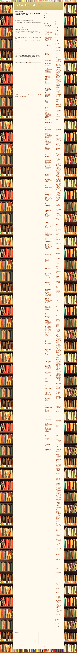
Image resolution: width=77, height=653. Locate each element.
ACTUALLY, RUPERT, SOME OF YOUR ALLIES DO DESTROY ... (58, 514)
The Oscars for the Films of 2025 (47, 410)
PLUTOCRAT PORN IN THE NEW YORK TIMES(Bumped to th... (58, 260)
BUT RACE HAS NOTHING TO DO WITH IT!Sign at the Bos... (58, 356)
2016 (56, 36)
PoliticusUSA (47, 298)
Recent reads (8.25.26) (48, 372)
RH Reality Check (48, 343)
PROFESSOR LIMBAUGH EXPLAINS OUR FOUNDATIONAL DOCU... (58, 200)
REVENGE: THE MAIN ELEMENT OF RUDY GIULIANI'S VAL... (58, 550)
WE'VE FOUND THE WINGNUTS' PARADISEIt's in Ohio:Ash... (58, 329)
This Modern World (48, 407)
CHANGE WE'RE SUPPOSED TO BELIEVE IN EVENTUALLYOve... (58, 158)
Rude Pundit (47, 356)
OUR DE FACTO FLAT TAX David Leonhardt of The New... (58, 379)
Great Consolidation (48, 165)
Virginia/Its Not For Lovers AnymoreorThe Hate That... (58, 499)
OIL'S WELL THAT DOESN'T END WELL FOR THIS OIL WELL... (58, 76)
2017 (56, 34)
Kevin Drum (47, 214)
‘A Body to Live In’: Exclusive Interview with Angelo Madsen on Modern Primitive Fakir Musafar (48, 114)
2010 (56, 44)
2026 (56, 21)
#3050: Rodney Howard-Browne (47, 148)
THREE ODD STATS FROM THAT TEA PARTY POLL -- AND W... (58, 365)
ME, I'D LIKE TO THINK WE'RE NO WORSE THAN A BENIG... (58, 255)
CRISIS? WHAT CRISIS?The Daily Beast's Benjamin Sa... (58, 240)
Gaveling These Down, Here (48, 207)
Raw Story (47, 320)
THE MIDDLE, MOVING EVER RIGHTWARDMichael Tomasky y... (58, 180)
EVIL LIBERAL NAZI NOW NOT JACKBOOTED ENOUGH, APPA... (58, 112)
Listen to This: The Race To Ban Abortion (48, 395)
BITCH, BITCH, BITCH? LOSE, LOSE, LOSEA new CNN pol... (58, 387)
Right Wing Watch (48, 349)
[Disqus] (28, 79)
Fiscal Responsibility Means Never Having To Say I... (58, 585)
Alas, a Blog (47, 31)
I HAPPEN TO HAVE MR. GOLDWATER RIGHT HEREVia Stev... (58, 138)
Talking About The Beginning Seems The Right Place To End (48, 264)
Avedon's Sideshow (48, 65)
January (57, 616)
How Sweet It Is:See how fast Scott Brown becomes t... (58, 429)
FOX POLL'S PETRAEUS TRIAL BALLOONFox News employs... (58, 189)
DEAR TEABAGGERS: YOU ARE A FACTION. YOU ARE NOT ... (58, 460)
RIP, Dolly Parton (47, 242)
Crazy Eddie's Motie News (48, 92)
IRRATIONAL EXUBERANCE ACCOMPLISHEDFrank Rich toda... (58, 444)
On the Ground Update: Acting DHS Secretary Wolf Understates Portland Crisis (48, 285)
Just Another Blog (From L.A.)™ (48, 211)
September (57, 50)
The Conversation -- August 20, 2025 (48, 334)
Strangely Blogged (48, 388)
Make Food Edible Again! (48, 399)
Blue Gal (46, 85)
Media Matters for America (48, 227)
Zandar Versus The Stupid (48, 450)
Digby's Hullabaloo (48, 129)
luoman (38, 646)
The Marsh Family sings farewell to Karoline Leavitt (48, 94)
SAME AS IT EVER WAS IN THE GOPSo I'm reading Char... (58, 309)
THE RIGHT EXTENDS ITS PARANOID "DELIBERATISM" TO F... (58, 434)
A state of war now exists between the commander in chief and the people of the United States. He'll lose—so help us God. (48, 272)
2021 (56, 28)
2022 (56, 27)
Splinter (46, 381)
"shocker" (18, 16)
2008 (56, 619)
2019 (56, 31)
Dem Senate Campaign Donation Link (48, 171)
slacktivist (47, 371)
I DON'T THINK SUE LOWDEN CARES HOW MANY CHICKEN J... (58, 143)
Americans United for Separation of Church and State (48, 62)
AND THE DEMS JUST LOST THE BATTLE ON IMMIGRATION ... (58, 66)
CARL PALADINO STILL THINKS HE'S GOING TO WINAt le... (58, 410)
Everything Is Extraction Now (47, 363)
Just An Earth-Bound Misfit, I (47, 206)
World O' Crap (47, 433)
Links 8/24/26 (47, 238)
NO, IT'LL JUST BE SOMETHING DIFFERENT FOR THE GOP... (58, 106)
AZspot (46, 68)
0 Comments (29, 62)
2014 (56, 39)
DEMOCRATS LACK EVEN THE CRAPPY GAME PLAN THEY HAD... (58, 265)
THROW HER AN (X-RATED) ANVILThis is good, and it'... (58, 230)
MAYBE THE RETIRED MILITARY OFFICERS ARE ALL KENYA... (58, 250)
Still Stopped (47, 202)
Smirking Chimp (48, 375)
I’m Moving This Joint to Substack (48, 317)
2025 (56, 23)
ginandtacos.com (48, 160)
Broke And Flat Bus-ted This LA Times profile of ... (58, 598)
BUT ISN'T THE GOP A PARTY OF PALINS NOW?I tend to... (58, 148)
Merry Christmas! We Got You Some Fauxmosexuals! (48, 434)
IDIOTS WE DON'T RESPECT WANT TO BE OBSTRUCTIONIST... (58, 235)
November (57, 47)
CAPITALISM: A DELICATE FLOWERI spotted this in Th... (58, 305)
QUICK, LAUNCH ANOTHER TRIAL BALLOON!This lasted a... (58, 123)
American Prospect (48, 60)
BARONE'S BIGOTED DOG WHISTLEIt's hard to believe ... (58, 300)
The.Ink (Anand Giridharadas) (47, 402)
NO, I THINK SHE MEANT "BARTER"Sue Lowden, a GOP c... (58, 415)
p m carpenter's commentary (47, 269)
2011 (56, 43)
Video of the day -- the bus (48, 184)
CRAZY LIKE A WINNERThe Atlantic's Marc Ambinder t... (58, 185)
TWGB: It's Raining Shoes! (48, 390)
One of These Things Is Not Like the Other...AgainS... (58, 589)
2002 (56, 627)
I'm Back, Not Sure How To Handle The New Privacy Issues (48, 28)
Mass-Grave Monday (48, 212)
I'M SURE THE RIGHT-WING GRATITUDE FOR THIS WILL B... (58, 391)
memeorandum (47, 229)
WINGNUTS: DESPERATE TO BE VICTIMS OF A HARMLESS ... (58, 406)
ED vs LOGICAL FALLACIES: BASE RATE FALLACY (48, 162)
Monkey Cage (47, 244)
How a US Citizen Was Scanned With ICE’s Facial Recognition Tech (48, 339)
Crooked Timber (48, 97)
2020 (56, 30)
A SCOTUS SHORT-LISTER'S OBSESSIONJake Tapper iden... (58, 420)
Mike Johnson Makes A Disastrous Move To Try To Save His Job (48, 300)
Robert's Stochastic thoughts (48, 353)
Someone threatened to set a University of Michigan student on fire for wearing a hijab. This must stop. (48, 384)
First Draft (47, 151)
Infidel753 (47, 183)
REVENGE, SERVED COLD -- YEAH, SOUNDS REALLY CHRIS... (58, 509)
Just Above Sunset (48, 201)
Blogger (44, 646)
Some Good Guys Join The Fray (48, 131)
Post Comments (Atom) (23, 96)
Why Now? (47, 423)
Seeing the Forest (48, 361)
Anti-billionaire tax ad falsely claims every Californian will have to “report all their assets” (48, 306)
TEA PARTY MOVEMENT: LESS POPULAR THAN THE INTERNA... (58, 478)
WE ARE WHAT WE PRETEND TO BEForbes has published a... (58, 473)
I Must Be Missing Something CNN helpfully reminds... (58, 580)
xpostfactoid (47, 438)
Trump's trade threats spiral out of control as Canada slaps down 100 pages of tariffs (48, 323)
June (56, 54)
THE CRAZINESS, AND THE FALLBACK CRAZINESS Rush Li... (58, 503)
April (57, 57)
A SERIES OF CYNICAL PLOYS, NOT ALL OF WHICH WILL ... (58, 164)
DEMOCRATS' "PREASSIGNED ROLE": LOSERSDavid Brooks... (58, 194)
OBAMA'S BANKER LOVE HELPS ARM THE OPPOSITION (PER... (58, 489)
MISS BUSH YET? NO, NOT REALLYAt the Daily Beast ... (58, 361)
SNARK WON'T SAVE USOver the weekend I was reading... (58, 295)
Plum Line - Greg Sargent (48, 290)
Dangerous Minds (48, 111)
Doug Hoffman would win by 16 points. (28, 57)
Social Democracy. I (48, 446)
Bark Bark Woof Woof (48, 81)
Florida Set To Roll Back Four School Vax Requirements (48, 198)
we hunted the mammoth (47, 413)
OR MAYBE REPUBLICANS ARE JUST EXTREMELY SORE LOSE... (58, 281)
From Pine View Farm (48, 157)
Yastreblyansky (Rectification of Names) (47, 445)
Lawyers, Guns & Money (48, 218)
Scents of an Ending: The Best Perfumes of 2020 (48, 368)
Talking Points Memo (47, 393)
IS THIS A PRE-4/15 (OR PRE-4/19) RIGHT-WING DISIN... (58, 375)
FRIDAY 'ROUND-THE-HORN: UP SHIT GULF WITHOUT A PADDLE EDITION (48, 38)
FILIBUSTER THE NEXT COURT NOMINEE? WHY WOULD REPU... (58, 572)
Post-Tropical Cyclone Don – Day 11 (48, 425)
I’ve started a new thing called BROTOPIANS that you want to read (48, 415)
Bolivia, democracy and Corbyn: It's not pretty (48, 279)
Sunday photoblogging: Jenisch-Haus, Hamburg (47, 100)
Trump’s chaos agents (48, 219)
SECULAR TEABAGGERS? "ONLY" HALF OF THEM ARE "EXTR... (58, 290)
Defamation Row (47, 420)
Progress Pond (47, 316)
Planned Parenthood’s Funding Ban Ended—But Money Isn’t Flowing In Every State (48, 345)
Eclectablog (47, 138)
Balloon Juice (47, 76)
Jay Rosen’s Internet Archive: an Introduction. (48, 312)
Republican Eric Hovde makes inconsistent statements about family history (48, 56)
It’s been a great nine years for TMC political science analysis (48, 246)
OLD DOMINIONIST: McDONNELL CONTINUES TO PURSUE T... (58, 96)
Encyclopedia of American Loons (48, 146)
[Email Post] (26, 62)
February (57, 614)
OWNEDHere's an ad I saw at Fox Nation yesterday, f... (58, 383)
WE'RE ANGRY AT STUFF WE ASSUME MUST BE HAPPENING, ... (58, 335)
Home (28, 94)
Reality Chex (47, 332)
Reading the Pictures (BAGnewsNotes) (48, 327)
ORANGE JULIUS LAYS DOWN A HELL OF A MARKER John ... (58, 60)
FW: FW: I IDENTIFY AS (48, 251)
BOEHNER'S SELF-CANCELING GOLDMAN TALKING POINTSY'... (58, 319)
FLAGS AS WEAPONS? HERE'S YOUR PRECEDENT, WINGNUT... (58, 345)
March (57, 613)
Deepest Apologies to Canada (48, 224)
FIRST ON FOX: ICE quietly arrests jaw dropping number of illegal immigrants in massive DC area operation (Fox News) (48, 232)
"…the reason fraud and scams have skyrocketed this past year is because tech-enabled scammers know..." (48, 71)
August (57, 51)
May (56, 56)
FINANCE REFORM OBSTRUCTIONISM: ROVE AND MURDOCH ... (58, 220)
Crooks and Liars (48, 104)
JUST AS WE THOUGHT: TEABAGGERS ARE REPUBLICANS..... (58, 561)
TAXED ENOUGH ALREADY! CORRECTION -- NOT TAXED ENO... (58, 494)
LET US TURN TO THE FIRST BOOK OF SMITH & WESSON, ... (58, 276)
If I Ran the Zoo (47, 179)
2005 (56, 623)
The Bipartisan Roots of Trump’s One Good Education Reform (48, 295)
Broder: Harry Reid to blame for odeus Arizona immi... (58, 81)
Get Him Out (47, 82)
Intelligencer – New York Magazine (48, 195)
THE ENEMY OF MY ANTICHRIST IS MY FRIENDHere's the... (58, 450)
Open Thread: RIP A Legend (48, 78)
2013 (56, 40)
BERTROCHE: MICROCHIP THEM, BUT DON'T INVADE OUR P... (58, 118)
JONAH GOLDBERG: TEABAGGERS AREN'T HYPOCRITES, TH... (58, 270)
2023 (56, 26)
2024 (56, 24)
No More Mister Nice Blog (29, 5)
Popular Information (48, 304)
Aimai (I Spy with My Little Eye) (48, 26)
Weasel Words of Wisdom (48, 420)
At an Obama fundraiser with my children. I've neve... (58, 606)
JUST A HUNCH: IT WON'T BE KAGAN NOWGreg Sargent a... (58, 324)
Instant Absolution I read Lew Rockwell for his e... (58, 602)
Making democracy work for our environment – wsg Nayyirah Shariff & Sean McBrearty (48, 141)
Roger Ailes (47, 350)
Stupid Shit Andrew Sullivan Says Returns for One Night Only (48, 135)
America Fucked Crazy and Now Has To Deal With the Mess (48, 357)
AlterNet (46, 42)
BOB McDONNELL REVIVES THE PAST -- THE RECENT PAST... (58, 525)
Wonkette (46, 427)
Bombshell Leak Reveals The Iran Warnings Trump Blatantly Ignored (47, 106)
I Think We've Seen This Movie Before (48, 167)
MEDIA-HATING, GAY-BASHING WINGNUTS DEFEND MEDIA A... (58, 245)
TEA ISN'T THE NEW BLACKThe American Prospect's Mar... (58, 545)
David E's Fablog (48, 118)
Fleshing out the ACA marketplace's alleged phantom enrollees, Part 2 (48, 440)
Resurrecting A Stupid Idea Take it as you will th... (58, 576)
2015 (56, 37)
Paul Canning (47, 277)
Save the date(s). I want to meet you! (48, 404)
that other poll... (20, 48)
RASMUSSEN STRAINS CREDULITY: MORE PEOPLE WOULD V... (58, 370)
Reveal (46, 337)
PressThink (47, 311)
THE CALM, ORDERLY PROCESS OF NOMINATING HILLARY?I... (58, 455)
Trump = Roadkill (47, 119)
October (57, 48)
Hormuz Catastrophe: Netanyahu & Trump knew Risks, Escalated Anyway (48, 190)
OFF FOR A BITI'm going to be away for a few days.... (58, 91)
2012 (56, 41)
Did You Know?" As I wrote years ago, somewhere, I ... (58, 401)
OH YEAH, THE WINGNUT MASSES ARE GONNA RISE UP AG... (58, 340)
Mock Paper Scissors (48, 241)
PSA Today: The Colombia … (47, 176)
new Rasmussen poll (27, 16)
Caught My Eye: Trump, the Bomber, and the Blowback (48, 329)
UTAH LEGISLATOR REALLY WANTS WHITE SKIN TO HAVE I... (58, 128)
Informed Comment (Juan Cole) (48, 188)
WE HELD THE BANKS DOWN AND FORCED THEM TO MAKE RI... (58, 215)
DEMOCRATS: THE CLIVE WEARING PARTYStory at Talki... (58, 314)
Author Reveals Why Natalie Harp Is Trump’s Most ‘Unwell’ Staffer (48, 377)
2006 (56, 622)
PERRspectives (47, 282)
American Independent (47, 54)
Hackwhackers (47, 170)
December (57, 46)
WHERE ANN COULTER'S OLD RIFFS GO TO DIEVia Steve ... (58, 286)
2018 (56, 33)
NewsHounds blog (48, 263)
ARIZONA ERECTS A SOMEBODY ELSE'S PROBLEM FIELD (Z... (58, 86)
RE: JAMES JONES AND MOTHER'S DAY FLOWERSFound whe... (58, 153)
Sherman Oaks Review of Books (48, 366)
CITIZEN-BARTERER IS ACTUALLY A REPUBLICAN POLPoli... (58, 226)
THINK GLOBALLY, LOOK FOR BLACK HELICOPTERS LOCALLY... (58, 439)
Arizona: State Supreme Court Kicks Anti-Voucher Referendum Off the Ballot (48, 125)
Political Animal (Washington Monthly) (48, 292)
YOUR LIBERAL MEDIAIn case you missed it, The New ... (58, 210)
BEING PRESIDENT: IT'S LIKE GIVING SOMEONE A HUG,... (58, 205)
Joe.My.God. (47, 196)
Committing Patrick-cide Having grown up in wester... (58, 610)
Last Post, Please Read (48, 451)
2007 (56, 620)
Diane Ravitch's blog (48, 122)
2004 (56, 624)
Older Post (39, 94)
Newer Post (17, 94)
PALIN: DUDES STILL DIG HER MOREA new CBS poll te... (58, 483)
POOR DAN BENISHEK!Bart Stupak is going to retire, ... (58, 465)
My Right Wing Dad (48, 249)
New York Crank (48, 254)
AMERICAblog (47, 48)
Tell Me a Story (47, 397)
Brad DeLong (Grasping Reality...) (48, 89)
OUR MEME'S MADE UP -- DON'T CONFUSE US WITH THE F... (58, 101)
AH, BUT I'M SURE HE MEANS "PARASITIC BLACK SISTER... (58, 520)
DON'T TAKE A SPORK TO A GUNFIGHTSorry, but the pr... (58, 469)
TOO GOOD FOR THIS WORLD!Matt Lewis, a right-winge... (58, 531)
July (56, 53)
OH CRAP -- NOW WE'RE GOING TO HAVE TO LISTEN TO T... (58, 540)
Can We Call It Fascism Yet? (48, 33)
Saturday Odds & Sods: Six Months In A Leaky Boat (48, 152)
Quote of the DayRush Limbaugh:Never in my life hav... (58, 593)
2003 (56, 626)
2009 (56, 617)
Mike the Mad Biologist (47, 237)
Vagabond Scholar (48, 408)
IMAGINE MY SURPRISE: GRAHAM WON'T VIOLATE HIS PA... (58, 175)
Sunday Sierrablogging (48, 180)
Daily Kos (46, 110)
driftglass (46, 133)
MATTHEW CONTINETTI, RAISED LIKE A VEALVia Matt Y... (58, 169)
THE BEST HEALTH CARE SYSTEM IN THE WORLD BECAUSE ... (58, 396)
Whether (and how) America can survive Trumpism (48, 50)
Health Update (47, 215)
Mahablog (47, 222)
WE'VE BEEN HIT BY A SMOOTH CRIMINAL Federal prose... (58, 71)
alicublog (46, 35)
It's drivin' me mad (47, 66)
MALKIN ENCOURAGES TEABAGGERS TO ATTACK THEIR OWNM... (58, 351)
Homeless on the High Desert (47, 175)
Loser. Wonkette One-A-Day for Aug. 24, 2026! (48, 429)
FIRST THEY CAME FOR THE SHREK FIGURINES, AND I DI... (58, 134)
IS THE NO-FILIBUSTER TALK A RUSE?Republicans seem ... (58, 425)
